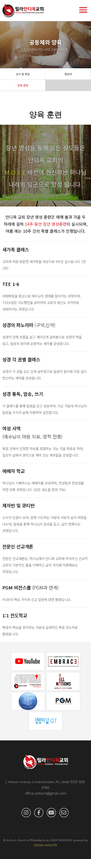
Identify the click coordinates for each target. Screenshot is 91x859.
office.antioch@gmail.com (45, 793)
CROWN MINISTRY (45, 845)
